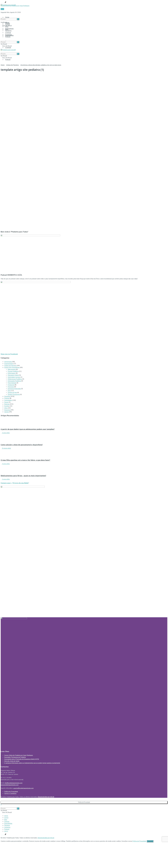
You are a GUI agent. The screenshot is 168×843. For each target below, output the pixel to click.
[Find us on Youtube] (4, 2)
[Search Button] (1, 16)
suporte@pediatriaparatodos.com (23, 788)
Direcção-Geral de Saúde (11, 761)
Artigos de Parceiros (12, 65)
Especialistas (9, 29)
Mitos (6, 408)
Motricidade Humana (14, 377)
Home (7, 17)
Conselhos (7, 396)
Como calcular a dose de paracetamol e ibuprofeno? (22, 445)
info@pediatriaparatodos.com (13, 783)
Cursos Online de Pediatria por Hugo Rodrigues (18, 755)
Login (2, 9)
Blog (6, 27)
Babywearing (12, 369)
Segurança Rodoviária (14, 389)
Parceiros (8, 31)
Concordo (150, 841)
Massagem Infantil (13, 375)
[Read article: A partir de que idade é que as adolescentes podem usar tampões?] (84, 422)
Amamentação (8, 364)
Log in (6, 831)
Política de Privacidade (11, 792)
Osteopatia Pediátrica (14, 381)
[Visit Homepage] (8, 4)
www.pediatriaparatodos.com (10, 785)
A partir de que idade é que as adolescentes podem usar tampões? (28, 429)
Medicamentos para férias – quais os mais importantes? (23, 475)
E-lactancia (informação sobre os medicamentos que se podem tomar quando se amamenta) (32, 763)
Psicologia (11, 387)
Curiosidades (8, 400)
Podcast (7, 59)
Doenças (7, 404)
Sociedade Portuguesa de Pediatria (15, 757)
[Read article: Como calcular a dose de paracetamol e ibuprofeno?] (84, 438)
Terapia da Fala (12, 392)
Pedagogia (11, 385)
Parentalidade (12, 383)
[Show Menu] (1, 48)
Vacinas (6, 412)
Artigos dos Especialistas (12, 367)
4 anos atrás (6, 433)
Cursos (7, 25)
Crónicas (8, 47)
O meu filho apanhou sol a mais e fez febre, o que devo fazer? (25, 460)
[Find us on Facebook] (1, 2)
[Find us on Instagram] (3, 2)
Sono (9, 391)
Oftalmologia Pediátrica (15, 379)
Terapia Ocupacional (14, 394)
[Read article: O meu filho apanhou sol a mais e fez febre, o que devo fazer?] (84, 453)
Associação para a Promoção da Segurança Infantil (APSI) (21, 759)
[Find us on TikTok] (5, 2)
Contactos (8, 35)
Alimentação (8, 362)
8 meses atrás (6, 448)
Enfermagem (11, 373)
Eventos (6, 406)
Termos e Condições (10, 793)
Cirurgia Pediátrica (13, 371)
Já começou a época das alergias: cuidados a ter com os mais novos (40, 65)
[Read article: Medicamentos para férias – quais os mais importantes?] (84, 469)
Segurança (7, 410)
